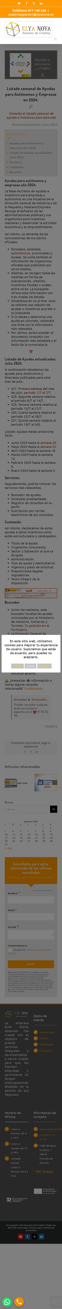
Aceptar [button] (30, 666)
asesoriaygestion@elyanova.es (31, 14)
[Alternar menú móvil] (55, 39)
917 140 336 (37, 10)
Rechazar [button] (17, 666)
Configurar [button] (44, 666)
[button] (7, 1302)
